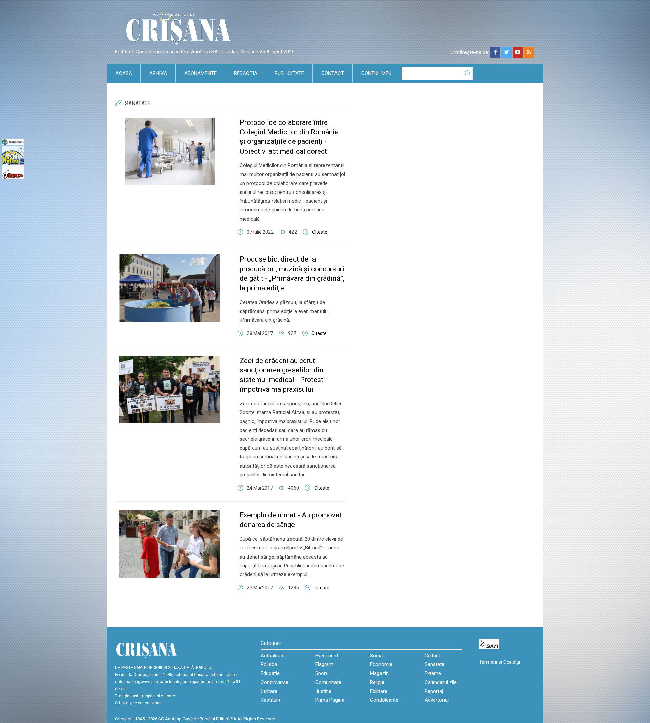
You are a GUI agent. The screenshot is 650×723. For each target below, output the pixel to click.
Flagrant (324, 664)
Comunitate (328, 682)
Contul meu (376, 73)
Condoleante (384, 700)
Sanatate (435, 664)
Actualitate (273, 656)
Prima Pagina (329, 700)
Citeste (319, 232)
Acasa (123, 73)
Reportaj (434, 691)
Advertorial (437, 700)
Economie (381, 664)
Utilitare (269, 691)
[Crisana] (179, 30)
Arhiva (158, 73)
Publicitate (289, 73)
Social (377, 656)
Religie (377, 682)
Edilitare (378, 691)
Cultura (432, 656)
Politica (269, 664)
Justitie (323, 691)
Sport (321, 673)
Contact (332, 73)
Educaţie (270, 673)
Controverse (274, 682)
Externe (433, 673)
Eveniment (326, 656)
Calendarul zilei (441, 682)
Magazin (379, 673)
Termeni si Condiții (499, 662)
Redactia (245, 73)
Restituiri (270, 700)
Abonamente (200, 73)
